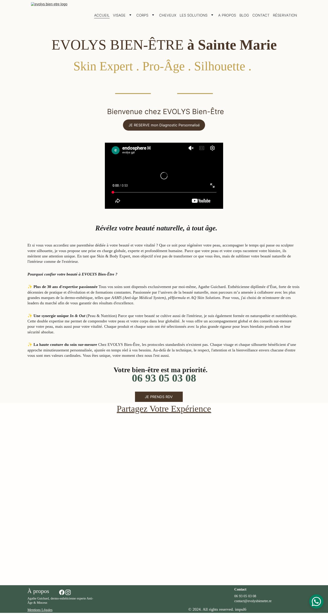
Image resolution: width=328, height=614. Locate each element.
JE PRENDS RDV (159, 397)
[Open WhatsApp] (316, 601)
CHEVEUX (167, 15)
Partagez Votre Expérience (164, 409)
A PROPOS (227, 15)
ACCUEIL (102, 15)
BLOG (244, 15)
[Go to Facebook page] (61, 592)
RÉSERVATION (285, 15)
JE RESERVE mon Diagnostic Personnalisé (164, 125)
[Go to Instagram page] (68, 592)
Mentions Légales (39, 610)
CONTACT (261, 15)
